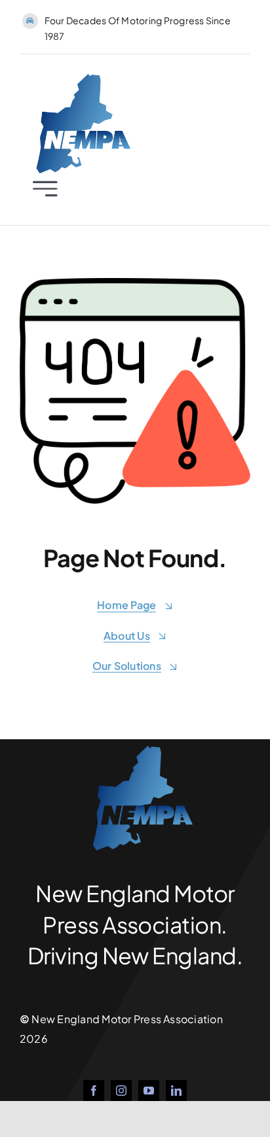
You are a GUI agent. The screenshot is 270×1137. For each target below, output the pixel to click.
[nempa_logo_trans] (76, 79)
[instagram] (121, 1090)
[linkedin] (176, 1090)
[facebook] (93, 1090)
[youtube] (148, 1090)
